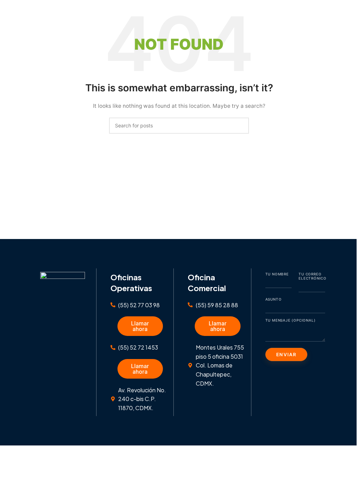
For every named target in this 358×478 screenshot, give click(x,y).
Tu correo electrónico (312, 276)
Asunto (273, 299)
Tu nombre (277, 274)
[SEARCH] (241, 126)
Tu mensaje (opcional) (290, 320)
